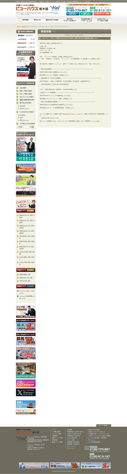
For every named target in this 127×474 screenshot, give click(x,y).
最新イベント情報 (57, 442)
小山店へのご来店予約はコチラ (25, 159)
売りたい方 (37, 19)
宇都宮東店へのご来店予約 (25, 154)
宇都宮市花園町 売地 (24, 274)
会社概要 (69, 429)
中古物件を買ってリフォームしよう (98, 433)
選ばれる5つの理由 (52, 19)
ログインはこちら (23, 69)
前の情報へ (67, 35)
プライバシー (71, 448)
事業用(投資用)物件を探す (25, 99)
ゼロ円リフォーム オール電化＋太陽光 (103, 19)
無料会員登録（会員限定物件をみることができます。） (23, 75)
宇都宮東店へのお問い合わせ (72, 13)
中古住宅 (22, 106)
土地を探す (25, 88)
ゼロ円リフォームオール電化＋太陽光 (99, 436)
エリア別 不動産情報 (26, 311)
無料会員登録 (102, 13)
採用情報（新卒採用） (73, 442)
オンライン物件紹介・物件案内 (97, 438)
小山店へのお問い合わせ (86, 13)
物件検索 (23, 19)
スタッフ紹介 (26, 191)
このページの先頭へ (103, 425)
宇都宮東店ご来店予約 (73, 436)
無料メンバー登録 (57, 438)
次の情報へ (80, 35)
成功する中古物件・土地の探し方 (26, 179)
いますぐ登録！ (95, 121)
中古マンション (24, 108)
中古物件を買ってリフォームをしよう (86, 19)
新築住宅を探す (25, 91)
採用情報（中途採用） (73, 444)
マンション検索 (56, 433)
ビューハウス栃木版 (28, 431)
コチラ (66, 75)
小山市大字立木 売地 (24, 280)
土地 (21, 117)
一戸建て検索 (56, 431)
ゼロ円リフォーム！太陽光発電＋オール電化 (26, 169)
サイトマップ (71, 446)
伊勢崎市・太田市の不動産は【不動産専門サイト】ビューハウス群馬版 (26, 353)
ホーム (54, 429)
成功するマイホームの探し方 (69, 19)
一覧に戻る (74, 35)
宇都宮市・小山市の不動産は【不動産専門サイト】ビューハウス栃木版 (30, 8)
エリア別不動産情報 (94, 442)
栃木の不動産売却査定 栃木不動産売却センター (26, 325)
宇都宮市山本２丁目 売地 (25, 277)
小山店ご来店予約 (72, 438)
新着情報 (54, 440)
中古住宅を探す (25, 94)
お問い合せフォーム (72, 114)
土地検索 (54, 436)
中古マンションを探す (25, 96)
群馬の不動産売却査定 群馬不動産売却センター (26, 339)
